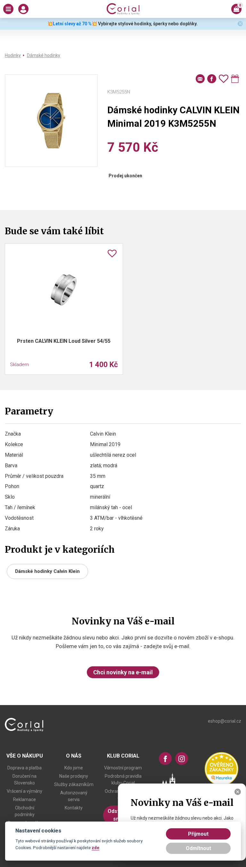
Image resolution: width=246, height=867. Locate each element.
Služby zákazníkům (74, 784)
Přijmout (198, 834)
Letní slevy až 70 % (72, 23)
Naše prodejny (73, 776)
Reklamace (24, 799)
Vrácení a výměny (24, 791)
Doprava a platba (24, 767)
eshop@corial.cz (224, 721)
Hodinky (13, 55)
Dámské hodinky (43, 55)
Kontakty (74, 807)
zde (95, 847)
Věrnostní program (123, 767)
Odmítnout (198, 848)
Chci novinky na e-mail (123, 672)
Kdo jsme (73, 767)
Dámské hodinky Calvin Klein (47, 571)
